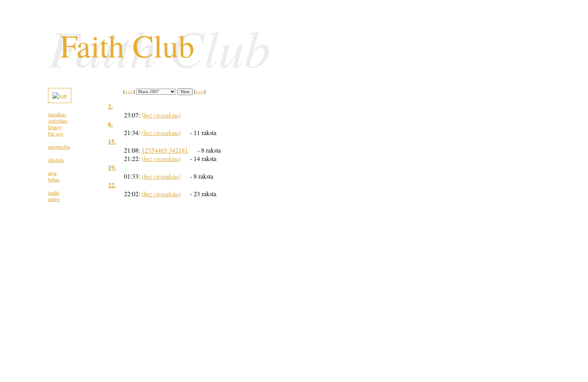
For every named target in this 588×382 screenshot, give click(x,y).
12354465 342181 (165, 150)
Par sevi (55, 133)
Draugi (54, 127)
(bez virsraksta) (161, 115)
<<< (129, 91)
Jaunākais (57, 114)
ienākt (53, 192)
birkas (54, 179)
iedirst (54, 199)
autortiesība (59, 146)
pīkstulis (56, 160)
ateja (52, 173)
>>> (200, 91)
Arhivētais (58, 120)
